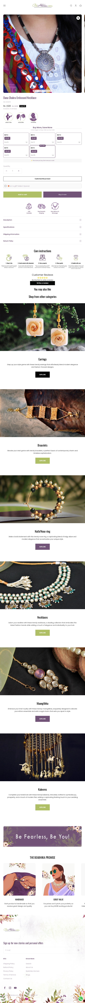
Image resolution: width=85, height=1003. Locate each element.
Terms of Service (9, 975)
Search (28, 963)
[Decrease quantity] (6, 170)
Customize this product (42, 179)
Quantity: (6, 166)
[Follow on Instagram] (10, 987)
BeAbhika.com (13, 995)
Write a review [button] (42, 283)
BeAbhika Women (32, 971)
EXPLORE (42, 374)
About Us (29, 967)
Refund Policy (8, 967)
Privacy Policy (8, 971)
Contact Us (7, 978)
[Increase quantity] (19, 170)
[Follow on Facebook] (4, 987)
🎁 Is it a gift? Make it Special (18, 186)
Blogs (28, 975)
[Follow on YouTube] (15, 987)
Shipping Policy (9, 963)
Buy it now (62, 194)
